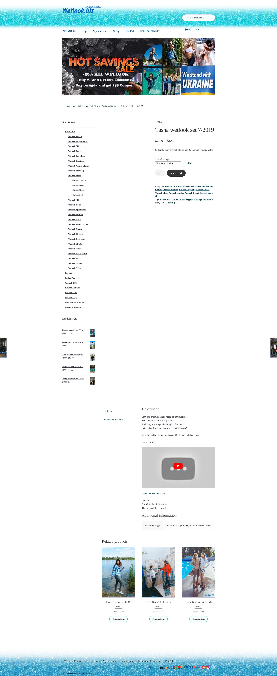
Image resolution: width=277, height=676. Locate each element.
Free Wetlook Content (74, 302)
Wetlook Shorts (75, 244)
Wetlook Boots (78, 185)
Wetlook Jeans (74, 219)
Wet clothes (78, 106)
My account (100, 31)
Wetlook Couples (72, 288)
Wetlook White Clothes (78, 224)
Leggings (198, 199)
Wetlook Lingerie (75, 234)
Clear (189, 163)
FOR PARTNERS (150, 31)
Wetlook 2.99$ (71, 283)
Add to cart (176, 173)
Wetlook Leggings (186, 190)
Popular (68, 273)
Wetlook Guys (71, 297)
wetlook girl (172, 203)
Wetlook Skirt (74, 146)
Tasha (162, 203)
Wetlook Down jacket (77, 254)
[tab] (118, 411)
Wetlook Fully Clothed (78, 141)
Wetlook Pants (74, 151)
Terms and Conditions (150, 661)
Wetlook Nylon (74, 268)
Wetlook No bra (202, 190)
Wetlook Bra (73, 258)
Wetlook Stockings (76, 171)
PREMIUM (69, 31)
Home (67, 106)
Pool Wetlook (184, 186)
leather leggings (186, 199)
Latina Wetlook (72, 278)
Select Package (162, 159)
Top (84, 31)
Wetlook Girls (171, 186)
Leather (175, 199)
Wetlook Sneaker (110, 106)
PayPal (130, 31)
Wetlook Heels (78, 190)
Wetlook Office (74, 249)
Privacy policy (127, 661)
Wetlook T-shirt (192, 193)
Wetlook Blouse (75, 137)
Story (116, 31)
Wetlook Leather (170, 190)
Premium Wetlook (73, 307)
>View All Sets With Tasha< (155, 493)
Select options (119, 619)
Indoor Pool (165, 199)
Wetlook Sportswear (77, 210)
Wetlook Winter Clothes (78, 166)
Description (107, 411)
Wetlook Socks (78, 195)
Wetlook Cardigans (76, 239)
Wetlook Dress (74, 205)
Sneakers (207, 199)
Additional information (112, 419)
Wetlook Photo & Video (77, 661)
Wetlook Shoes (93, 106)
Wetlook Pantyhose (76, 156)
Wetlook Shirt (74, 200)
